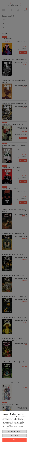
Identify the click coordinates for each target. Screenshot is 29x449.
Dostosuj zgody (14, 435)
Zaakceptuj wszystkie (14, 439)
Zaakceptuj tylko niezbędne (14, 431)
